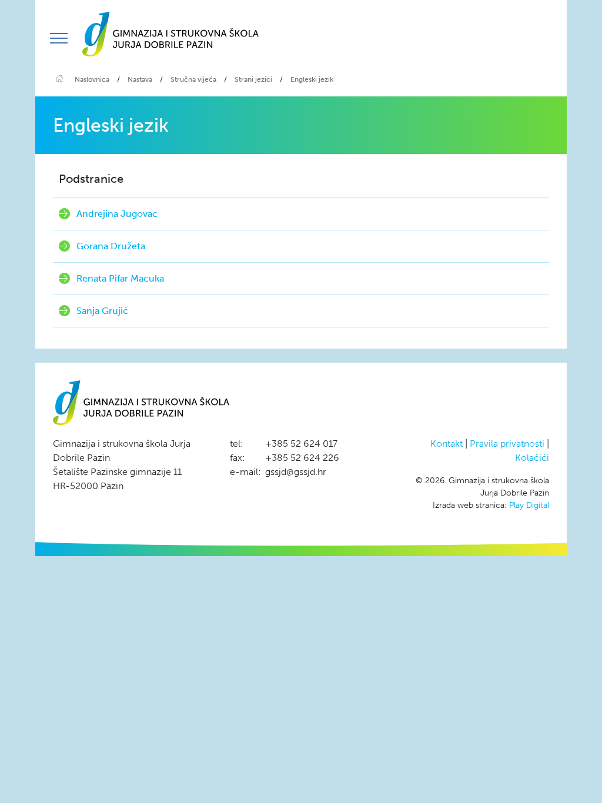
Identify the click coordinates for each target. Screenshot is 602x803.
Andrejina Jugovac (117, 213)
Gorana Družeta (110, 246)
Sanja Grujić (102, 310)
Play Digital (529, 505)
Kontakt (446, 443)
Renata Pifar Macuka (120, 278)
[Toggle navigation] (58, 38)
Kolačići (532, 457)
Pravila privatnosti (507, 443)
